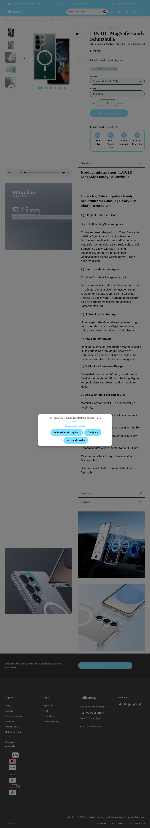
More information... (75, 421)
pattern (93, 76)
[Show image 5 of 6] (60, 88)
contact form (96, 726)
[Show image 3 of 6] (51, 88)
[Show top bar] (141, 11)
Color (93, 88)
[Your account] (126, 11)
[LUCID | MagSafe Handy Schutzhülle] (51, 59)
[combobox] (83, 11)
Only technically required (66, 432)
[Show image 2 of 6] (46, 88)
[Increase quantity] (121, 103)
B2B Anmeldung (13, 732)
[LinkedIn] (130, 705)
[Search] (104, 11)
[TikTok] (140, 705)
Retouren (9, 721)
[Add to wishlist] (77, 33)
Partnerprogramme (13, 716)
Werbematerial (12, 726)
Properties (86, 493)
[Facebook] (120, 705)
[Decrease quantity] (93, 103)
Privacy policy (71, 425)
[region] (44, 59)
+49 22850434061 (92, 713)
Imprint (82, 425)
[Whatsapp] (135, 705)
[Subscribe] (129, 665)
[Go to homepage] (13, 11)
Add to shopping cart (109, 113)
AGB (45, 711)
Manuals (9, 711)
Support (10, 697)
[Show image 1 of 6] (40, 88)
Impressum (48, 705)
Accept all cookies (76, 440)
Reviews (85, 501)
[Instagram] (125, 705)
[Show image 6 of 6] (64, 88)
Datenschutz (48, 716)
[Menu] (112, 11)
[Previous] (25, 59)
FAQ (7, 705)
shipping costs (94, 817)
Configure (93, 432)
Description (87, 163)
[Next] (79, 59)
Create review (113, 28)
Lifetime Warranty (51, 721)
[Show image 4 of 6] (55, 88)
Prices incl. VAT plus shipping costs (106, 60)
